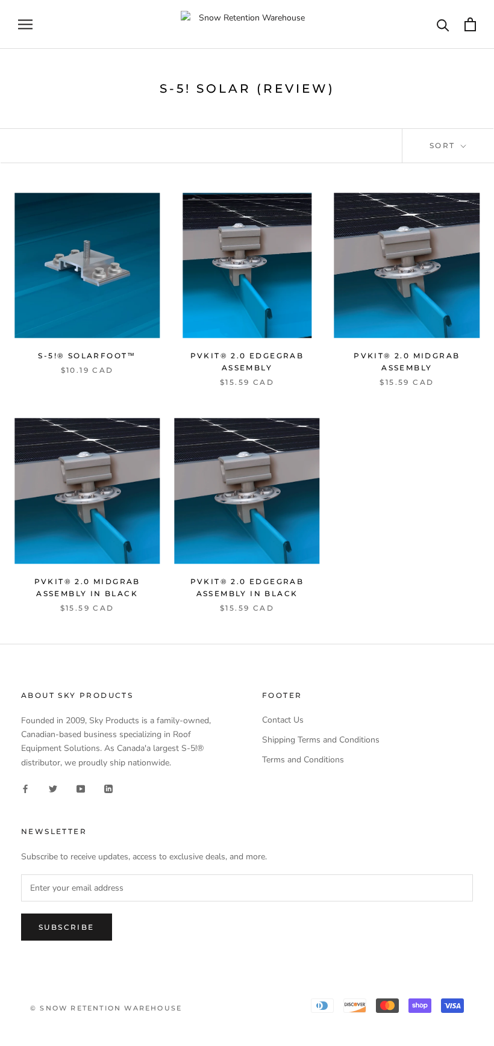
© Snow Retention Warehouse (106, 1008)
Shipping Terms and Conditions (321, 740)
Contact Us (283, 720)
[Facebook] (25, 788)
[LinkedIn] (108, 788)
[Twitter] (53, 788)
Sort (444, 145)
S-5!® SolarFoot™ (87, 355)
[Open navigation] (25, 24)
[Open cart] (470, 24)
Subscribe (67, 927)
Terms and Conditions (303, 759)
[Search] (443, 24)
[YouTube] (81, 788)
